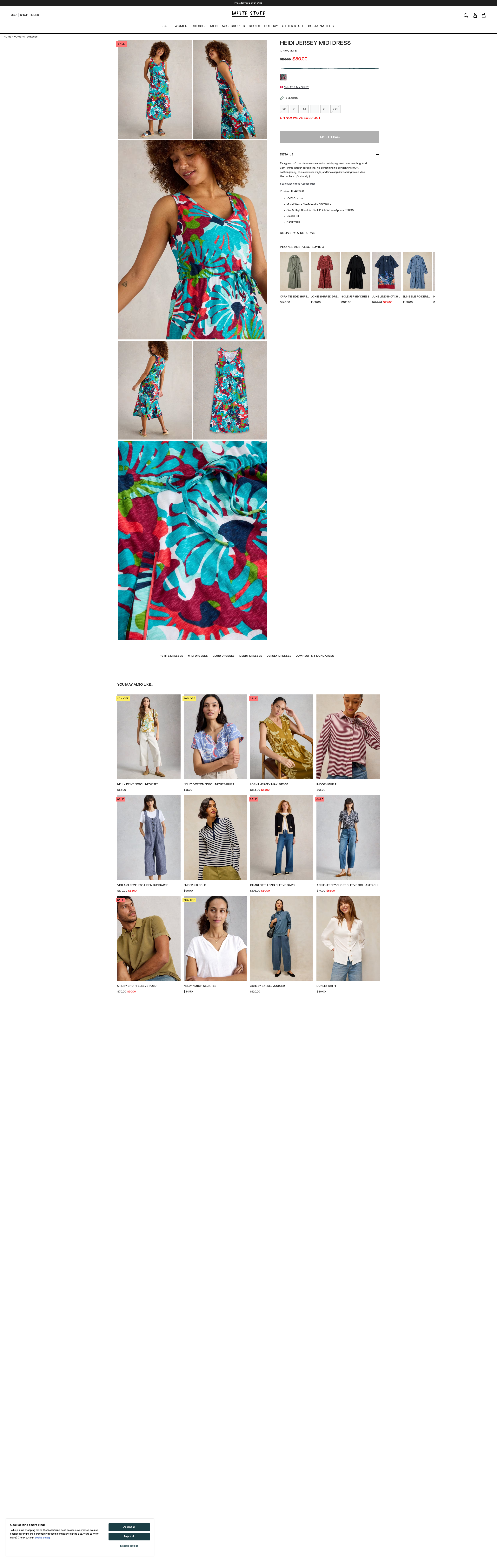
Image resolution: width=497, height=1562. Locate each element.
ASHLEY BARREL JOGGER (267, 986)
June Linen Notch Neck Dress (386, 296)
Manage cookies (129, 1546)
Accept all (129, 1527)
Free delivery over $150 (248, 3)
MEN (214, 26)
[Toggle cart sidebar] (484, 15)
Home (7, 37)
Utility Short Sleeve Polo (137, 986)
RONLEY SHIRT (326, 986)
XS (284, 109)
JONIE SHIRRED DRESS (325, 296)
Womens (19, 37)
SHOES (254, 26)
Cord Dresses (224, 656)
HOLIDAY (271, 26)
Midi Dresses (198, 656)
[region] (80, 1537)
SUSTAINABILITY (321, 26)
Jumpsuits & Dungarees (315, 656)
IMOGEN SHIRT (326, 784)
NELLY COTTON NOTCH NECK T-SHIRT (209, 784)
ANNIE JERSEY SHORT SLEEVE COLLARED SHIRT (348, 885)
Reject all (129, 1536)
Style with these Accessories (297, 183)
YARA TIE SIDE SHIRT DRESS (294, 296)
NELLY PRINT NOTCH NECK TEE (137, 784)
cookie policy (42, 1538)
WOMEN (181, 26)
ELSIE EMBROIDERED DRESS (417, 296)
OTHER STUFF (293, 26)
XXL (336, 109)
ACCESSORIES (233, 26)
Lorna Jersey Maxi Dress (269, 784)
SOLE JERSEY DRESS (355, 296)
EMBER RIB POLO (195, 885)
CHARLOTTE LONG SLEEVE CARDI (272, 885)
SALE (166, 26)
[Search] (466, 15)
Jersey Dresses (279, 656)
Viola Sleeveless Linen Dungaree (142, 885)
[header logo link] (248, 14)
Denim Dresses (250, 656)
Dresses (32, 37)
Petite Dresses (171, 656)
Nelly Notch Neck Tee (200, 986)
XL (325, 109)
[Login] (475, 15)
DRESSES (199, 26)
